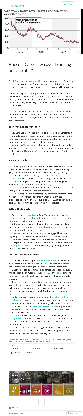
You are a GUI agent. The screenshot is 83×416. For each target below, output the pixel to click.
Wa (33, 306)
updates (17, 318)
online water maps (46, 260)
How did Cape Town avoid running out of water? (47, 340)
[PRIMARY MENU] (65, 4)
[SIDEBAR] (41, 402)
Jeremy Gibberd (17, 6)
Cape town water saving (19, 340)
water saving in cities (42, 342)
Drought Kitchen (20, 245)
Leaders (32, 215)
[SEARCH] (71, 4)
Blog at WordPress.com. (16, 413)
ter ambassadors (44, 306)
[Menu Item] (10, 407)
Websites (28, 145)
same (60, 272)
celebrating (36, 81)
